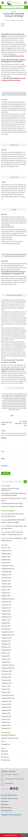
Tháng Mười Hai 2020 (7, 665)
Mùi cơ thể (4, 801)
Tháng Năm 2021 (6, 650)
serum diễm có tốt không (7, 400)
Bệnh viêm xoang (6, 807)
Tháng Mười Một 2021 (7, 635)
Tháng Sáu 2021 (6, 647)
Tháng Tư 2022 (5, 620)
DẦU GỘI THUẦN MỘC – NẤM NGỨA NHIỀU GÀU (13, 539)
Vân (22, 20)
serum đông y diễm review (14, 408)
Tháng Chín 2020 (6, 674)
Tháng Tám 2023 (6, 578)
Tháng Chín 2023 (6, 575)
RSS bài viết (4, 754)
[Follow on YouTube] (17, 788)
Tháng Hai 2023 (5, 596)
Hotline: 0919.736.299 (10, 835)
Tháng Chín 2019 (6, 704)
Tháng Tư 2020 (5, 686)
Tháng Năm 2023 (6, 587)
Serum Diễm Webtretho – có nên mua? (21, 423)
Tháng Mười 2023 (6, 572)
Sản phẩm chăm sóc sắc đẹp (9, 798)
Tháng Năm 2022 (6, 617)
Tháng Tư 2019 (5, 719)
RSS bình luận (5, 757)
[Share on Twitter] (11, 388)
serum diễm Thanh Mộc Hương (13, 403)
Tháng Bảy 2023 (6, 581)
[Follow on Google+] (14, 788)
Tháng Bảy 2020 (6, 677)
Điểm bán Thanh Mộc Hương (9, 738)
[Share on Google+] (19, 388)
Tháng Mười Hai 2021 (7, 632)
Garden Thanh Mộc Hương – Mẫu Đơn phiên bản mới (12, 515)
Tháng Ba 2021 (5, 656)
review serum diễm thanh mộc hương (17, 397)
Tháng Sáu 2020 (6, 680)
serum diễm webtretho (17, 406)
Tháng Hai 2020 (5, 692)
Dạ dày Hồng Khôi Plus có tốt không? (12, 503)
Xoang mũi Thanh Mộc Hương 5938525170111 (10, 489)
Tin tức (14, 11)
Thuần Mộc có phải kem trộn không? (12, 506)
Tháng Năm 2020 (6, 683)
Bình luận (3, 438)
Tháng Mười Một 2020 (7, 668)
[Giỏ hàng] (25, 2)
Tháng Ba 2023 (5, 593)
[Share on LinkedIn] (22, 388)
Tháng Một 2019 (6, 728)
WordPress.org (5, 760)
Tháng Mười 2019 (6, 701)
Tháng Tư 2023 (5, 590)
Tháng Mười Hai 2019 (7, 695)
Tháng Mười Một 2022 (7, 599)
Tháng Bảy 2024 (6, 553)
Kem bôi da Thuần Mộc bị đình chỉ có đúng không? (13, 499)
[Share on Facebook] (8, 388)
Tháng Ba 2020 (5, 689)
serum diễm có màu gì (8, 398)
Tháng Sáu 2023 (6, 584)
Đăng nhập (4, 751)
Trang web (4, 465)
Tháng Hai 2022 (5, 626)
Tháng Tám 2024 (6, 550)
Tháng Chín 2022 (6, 605)
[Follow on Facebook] (11, 788)
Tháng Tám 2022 (6, 608)
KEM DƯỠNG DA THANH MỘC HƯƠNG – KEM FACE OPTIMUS (13, 521)
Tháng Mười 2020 (6, 671)
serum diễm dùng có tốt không (13, 401)
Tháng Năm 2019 (6, 716)
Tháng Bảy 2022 (6, 611)
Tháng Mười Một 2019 (7, 698)
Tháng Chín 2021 (6, 641)
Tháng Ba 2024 (5, 559)
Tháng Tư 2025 (5, 547)
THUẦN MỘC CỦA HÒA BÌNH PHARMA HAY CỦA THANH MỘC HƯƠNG (13, 494)
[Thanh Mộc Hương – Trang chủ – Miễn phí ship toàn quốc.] (14, 2)
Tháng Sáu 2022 (6, 614)
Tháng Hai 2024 (5, 563)
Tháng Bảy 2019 (6, 710)
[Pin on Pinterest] (17, 388)
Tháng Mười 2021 (6, 638)
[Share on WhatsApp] (5, 388)
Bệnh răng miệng (6, 810)
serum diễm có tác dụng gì (19, 398)
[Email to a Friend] (14, 388)
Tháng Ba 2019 (5, 722)
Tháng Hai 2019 (5, 725)
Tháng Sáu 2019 (6, 713)
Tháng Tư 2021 (5, 653)
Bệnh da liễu (4, 804)
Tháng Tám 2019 (6, 707)
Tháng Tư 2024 (5, 556)
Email (3, 458)
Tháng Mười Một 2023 (7, 569)
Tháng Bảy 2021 (6, 644)
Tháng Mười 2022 (6, 602)
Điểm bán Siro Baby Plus (8, 735)
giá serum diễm (5, 397)
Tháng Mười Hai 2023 (7, 566)
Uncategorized (5, 744)
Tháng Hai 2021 (5, 659)
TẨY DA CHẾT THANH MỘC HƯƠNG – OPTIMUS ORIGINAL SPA (12, 533)
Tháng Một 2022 (6, 629)
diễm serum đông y (22, 395)
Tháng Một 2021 (6, 662)
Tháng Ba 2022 (5, 623)
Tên (2, 451)
